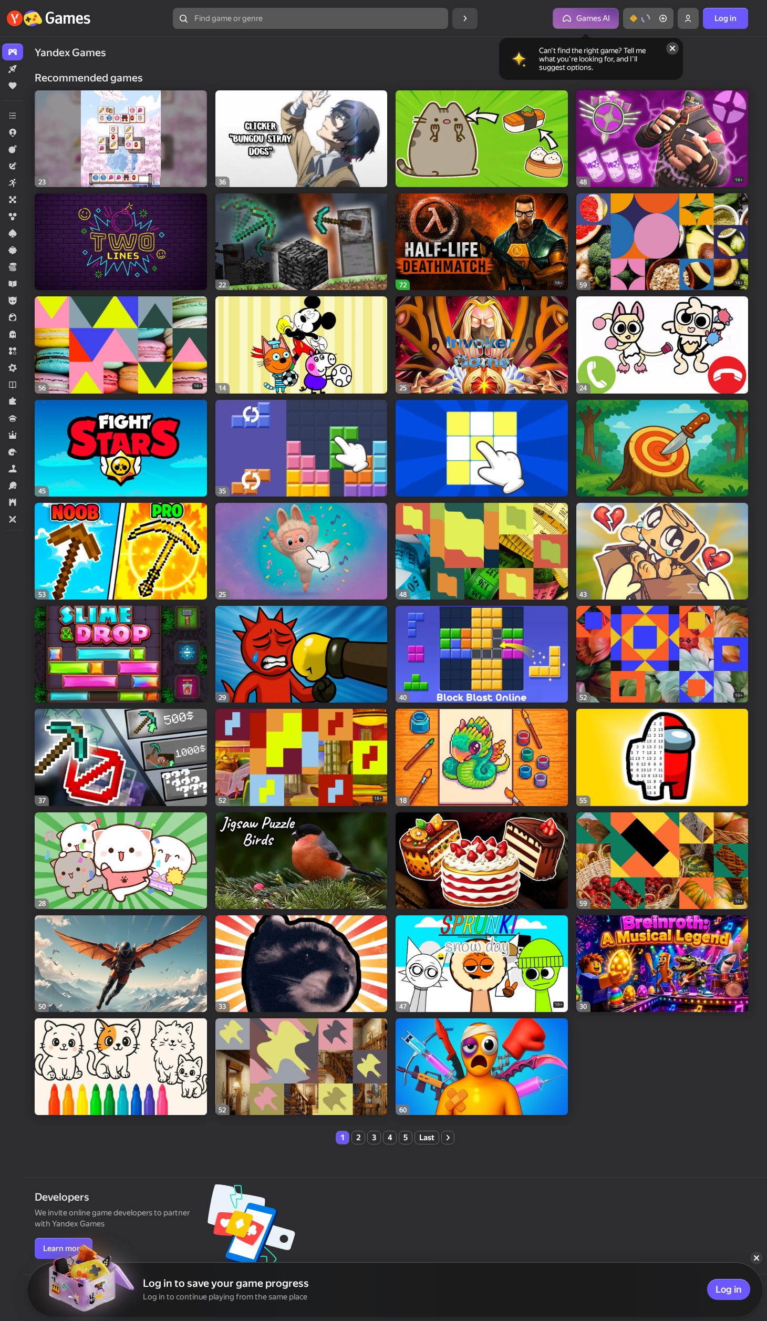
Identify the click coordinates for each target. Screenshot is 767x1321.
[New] (12, 68)
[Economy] (12, 267)
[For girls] (12, 317)
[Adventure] (12, 166)
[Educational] (12, 283)
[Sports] (12, 485)
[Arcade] (12, 182)
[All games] (12, 52)
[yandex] (50, 18)
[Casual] (12, 250)
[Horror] (12, 334)
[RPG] (12, 435)
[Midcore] (12, 367)
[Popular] (12, 85)
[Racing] (12, 451)
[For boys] (12, 300)
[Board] (12, 199)
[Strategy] (12, 502)
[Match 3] (12, 351)
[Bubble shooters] (12, 216)
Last (426, 1137)
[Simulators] (12, 468)
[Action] (12, 149)
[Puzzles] (12, 401)
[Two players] (12, 519)
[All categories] (12, 115)
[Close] (672, 48)
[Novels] (12, 384)
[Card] (12, 233)
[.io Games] (12, 132)
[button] (648, 18)
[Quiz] (12, 418)
